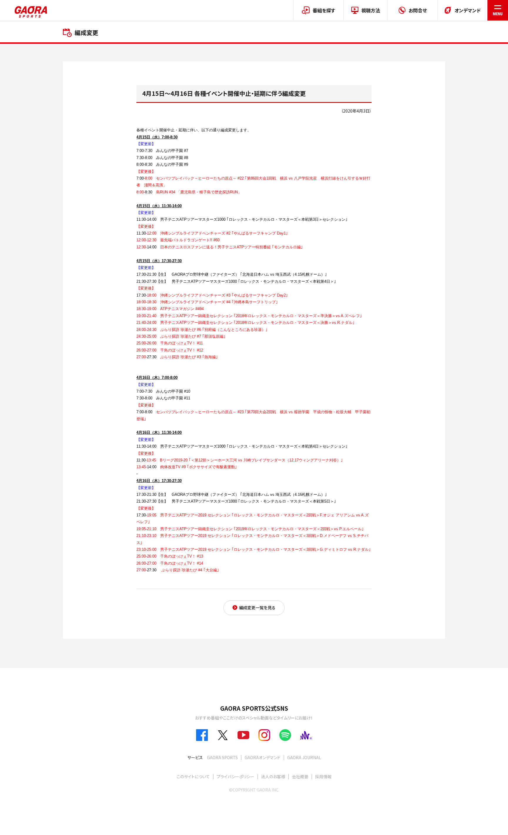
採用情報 (323, 776)
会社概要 (300, 776)
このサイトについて (193, 776)
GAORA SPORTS (222, 757)
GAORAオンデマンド (262, 757)
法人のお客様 (273, 776)
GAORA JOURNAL (304, 757)
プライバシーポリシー (235, 776)
